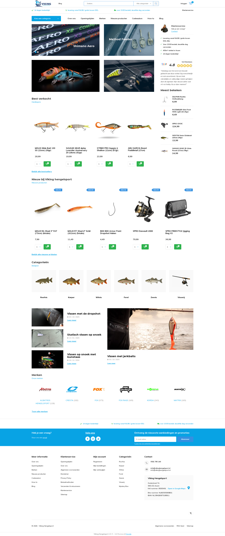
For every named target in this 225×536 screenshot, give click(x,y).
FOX (99, 400)
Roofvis (43, 297)
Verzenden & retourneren (70, 486)
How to (151, 18)
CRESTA (72, 400)
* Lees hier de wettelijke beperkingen (147, 444)
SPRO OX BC (177, 124)
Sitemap (64, 494)
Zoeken (156, 3)
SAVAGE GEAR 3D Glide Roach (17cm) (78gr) (181, 149)
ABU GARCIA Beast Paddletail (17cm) (137, 149)
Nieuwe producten (119, 18)
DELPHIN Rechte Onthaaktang (179, 98)
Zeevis (154, 297)
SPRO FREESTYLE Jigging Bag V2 (177, 232)
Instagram (93, 439)
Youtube (98, 439)
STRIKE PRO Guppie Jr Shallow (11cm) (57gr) (107, 149)
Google (128, 534)
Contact (174, 31)
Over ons (72, 18)
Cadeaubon (137, 18)
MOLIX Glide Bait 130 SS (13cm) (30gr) (45, 149)
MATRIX (180, 400)
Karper (71, 297)
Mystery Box (123, 486)
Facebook (87, 439)
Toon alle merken (40, 411)
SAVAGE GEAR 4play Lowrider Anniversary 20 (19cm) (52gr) (76, 150)
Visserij (181, 297)
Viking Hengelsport (46, 526)
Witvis (99, 297)
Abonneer (185, 439)
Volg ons (90, 432)
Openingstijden (87, 18)
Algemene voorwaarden (70, 470)
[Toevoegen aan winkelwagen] (47, 164)
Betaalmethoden (67, 482)
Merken (102, 18)
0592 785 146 (156, 462)
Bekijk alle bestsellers (42, 171)
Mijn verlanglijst (99, 470)
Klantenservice (187, 10)
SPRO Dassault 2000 (143, 231)
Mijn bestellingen (99, 466)
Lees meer (71, 320)
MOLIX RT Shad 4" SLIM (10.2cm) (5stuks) (79, 232)
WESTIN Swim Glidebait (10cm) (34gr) (182, 136)
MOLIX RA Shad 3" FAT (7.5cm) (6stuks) (46, 232)
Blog (60, 3)
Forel (126, 297)
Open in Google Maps (177, 488)
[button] (35, 52)
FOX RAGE (126, 400)
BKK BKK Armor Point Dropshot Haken (110, 232)
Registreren (97, 462)
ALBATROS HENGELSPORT (45, 402)
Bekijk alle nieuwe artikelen (44, 254)
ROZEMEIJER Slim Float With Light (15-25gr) (181, 111)
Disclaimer (65, 474)
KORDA (153, 400)
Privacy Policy (66, 478)
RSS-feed (180, 526)
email (45, 438)
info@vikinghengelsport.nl (160, 468)
